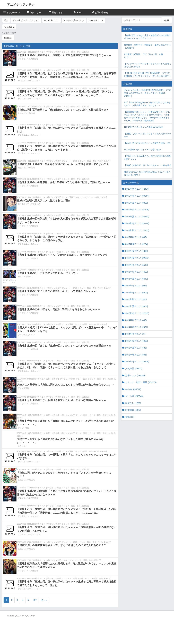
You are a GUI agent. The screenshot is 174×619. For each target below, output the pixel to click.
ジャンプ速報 (23, 387)
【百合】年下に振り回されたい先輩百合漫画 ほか (147, 142)
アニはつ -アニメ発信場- (28, 58)
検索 (166, 20)
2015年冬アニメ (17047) (137, 313)
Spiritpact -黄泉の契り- (73, 20)
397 (35, 599)
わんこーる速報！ (25, 276)
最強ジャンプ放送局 (26, 113)
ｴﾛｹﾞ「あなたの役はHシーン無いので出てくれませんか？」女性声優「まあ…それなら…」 (147, 104)
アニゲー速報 (23, 428)
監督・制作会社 (52, 378)
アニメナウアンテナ (21, 4)
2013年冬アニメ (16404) (137, 361)
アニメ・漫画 (67, 88)
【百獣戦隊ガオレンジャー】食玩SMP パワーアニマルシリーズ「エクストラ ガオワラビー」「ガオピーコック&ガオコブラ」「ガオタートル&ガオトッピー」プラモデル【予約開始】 (147, 116)
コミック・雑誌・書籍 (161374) (140, 382)
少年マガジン (67, 560)
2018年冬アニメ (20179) (137, 223)
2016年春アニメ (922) (136, 285)
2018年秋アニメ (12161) (137, 230)
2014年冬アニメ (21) (135, 333)
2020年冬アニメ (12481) (137, 188)
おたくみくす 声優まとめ (29, 203)
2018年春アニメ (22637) (137, 257)
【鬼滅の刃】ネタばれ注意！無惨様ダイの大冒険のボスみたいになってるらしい (147, 37)
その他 (96, 88)
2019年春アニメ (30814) (137, 195)
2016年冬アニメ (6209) (136, 292)
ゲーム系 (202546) (134, 396)
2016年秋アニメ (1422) (136, 271)
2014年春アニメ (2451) (136, 327)
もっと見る (9, 26)
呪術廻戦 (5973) (133, 409)
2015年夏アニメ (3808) (136, 306)
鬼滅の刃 (8, 37)
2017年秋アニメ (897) (136, 237)
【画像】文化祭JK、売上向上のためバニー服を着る (147, 165)
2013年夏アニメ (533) (136, 347)
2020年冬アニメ (51, 20)
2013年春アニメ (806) (136, 354)
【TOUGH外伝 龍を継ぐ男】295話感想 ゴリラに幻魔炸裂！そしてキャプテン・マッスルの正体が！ (147, 74)
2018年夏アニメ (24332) (137, 216)
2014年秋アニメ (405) (136, 320)
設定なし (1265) (133, 403)
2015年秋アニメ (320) (136, 299)
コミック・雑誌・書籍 (71, 51)
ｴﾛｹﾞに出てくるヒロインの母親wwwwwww (143, 126)
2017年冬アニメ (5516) (136, 264)
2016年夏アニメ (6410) (136, 278)
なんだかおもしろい (26, 334)
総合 (6, 20)
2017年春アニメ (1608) (136, 250)
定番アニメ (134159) (135, 375)
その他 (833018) (133, 389)
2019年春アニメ (96, 20)
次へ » (44, 599)
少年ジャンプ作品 (53, 51)
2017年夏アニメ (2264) (136, 244)
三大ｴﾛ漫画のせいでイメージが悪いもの (142, 149)
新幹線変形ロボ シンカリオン (26, 20)
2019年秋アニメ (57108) (137, 209)
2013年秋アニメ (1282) (136, 340)
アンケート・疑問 (69, 160)
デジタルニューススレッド (29, 80)
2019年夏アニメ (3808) (136, 202)
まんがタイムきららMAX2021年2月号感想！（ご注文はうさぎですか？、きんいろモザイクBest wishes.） (147, 92)
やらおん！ (22, 446)
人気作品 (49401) (133, 368)
